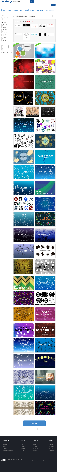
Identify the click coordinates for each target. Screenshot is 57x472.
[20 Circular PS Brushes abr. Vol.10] (23, 204)
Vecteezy (5, 446)
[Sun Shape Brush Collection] (45, 251)
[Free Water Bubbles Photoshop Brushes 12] (23, 345)
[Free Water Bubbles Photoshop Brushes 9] (45, 235)
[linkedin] (21, 459)
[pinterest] (13, 459)
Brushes (35, 4)
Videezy (5, 448)
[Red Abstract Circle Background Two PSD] (23, 66)
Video (31, 4)
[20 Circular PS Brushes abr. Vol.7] (45, 125)
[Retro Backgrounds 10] (45, 188)
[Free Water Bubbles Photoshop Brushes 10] (23, 251)
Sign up (53, 4)
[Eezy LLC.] (3, 459)
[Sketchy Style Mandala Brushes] (23, 408)
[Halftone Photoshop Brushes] (45, 141)
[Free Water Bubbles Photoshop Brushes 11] (45, 157)
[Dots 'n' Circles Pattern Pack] (18, 111)
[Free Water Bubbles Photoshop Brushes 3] (23, 361)
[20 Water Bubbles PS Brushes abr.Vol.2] (23, 392)
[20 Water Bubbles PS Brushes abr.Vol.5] (45, 204)
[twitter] (11, 459)
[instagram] (16, 459)
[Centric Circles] (32, 111)
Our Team (51, 446)
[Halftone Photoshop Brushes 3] (23, 157)
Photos (27, 4)
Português (35, 448)
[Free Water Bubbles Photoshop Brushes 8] (45, 345)
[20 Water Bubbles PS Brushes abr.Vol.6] (45, 392)
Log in (48, 4)
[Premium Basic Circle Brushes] (23, 98)
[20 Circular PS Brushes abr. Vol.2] (23, 141)
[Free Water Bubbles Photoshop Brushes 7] (23, 125)
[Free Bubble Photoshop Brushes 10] (23, 235)
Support (23, 448)
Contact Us (51, 450)
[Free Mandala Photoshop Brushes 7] (45, 82)
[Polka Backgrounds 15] (45, 266)
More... (34, 452)
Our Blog (51, 448)
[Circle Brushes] (23, 266)
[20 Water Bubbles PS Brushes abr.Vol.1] (45, 283)
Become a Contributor (8, 450)
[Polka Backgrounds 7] (45, 330)
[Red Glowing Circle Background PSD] (23, 82)
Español (35, 446)
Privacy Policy (43, 460)
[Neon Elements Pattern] (23, 298)
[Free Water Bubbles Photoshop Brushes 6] (45, 172)
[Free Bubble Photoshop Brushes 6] (48, 111)
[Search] (32, 1)
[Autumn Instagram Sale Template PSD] (45, 377)
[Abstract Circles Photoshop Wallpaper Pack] (45, 66)
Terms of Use (35, 460)
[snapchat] (18, 459)
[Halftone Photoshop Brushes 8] (45, 98)
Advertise (23, 446)
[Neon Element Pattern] (45, 219)
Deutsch (35, 450)
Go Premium (42, 4)
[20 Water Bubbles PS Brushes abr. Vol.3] (23, 219)
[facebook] (9, 459)
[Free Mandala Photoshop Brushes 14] (23, 314)
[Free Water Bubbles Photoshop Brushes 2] (23, 188)
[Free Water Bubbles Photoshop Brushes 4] (23, 172)
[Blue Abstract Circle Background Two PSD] (45, 51)
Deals (22, 444)
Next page (34, 423)
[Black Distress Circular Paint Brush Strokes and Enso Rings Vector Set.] (26, 36)
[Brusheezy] (6, 1)
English (34, 444)
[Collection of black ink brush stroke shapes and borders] (42, 34)
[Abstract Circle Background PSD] (23, 51)
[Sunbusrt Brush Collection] (45, 298)
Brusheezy (5, 444)
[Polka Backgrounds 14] (45, 314)
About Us (51, 444)
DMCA (22, 450)
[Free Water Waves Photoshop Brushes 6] (23, 377)
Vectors (22, 4)
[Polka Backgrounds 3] (23, 330)
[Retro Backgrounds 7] (23, 283)
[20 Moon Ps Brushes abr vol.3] (45, 361)
